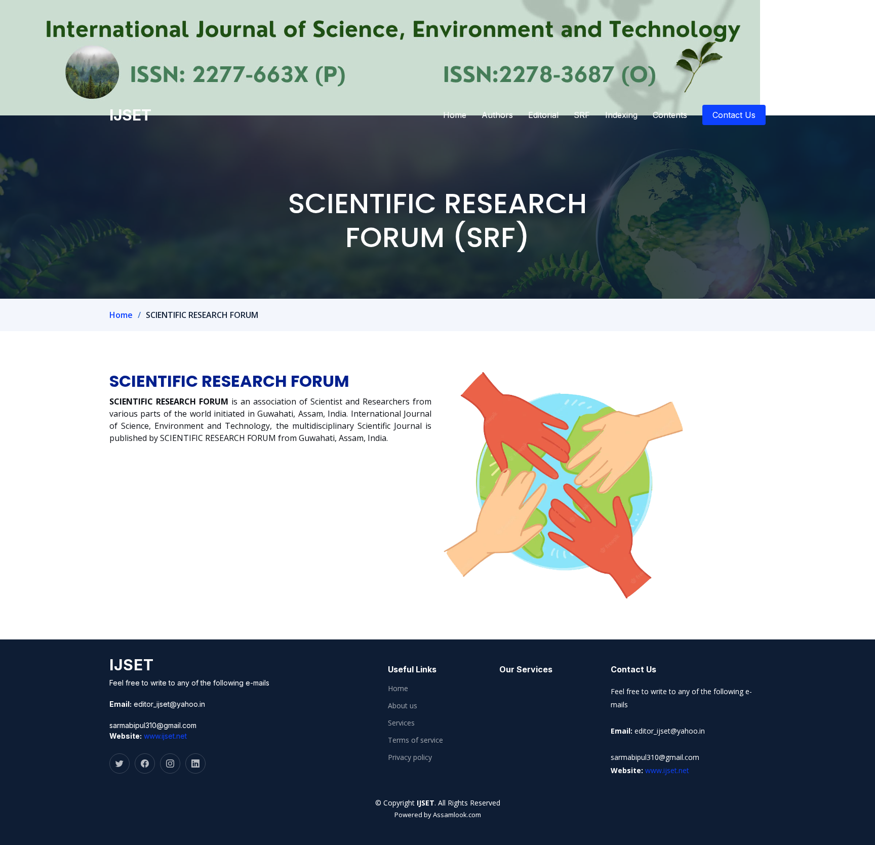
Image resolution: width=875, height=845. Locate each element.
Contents (670, 115)
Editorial (543, 115)
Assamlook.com (457, 814)
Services (401, 723)
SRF (582, 115)
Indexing (621, 115)
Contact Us (733, 115)
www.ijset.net (165, 736)
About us (402, 705)
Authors (497, 115)
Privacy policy (410, 757)
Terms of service (415, 740)
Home (454, 115)
